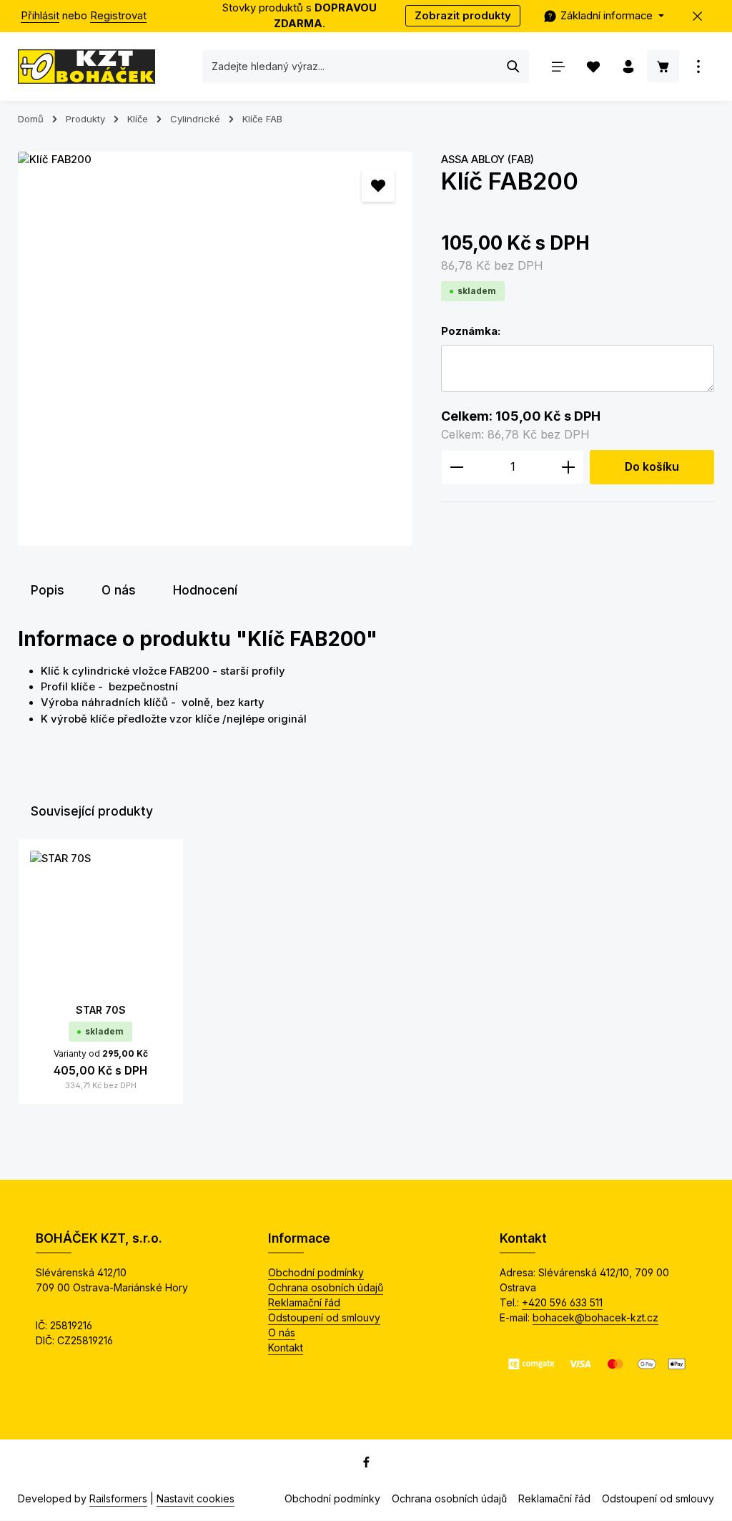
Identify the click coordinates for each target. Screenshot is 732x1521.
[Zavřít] (698, 16)
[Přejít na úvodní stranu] (86, 66)
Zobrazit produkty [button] (463, 15)
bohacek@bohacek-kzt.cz (595, 1317)
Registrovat (118, 15)
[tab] (47, 590)
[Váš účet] (628, 66)
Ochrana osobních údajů (325, 1287)
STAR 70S (101, 1010)
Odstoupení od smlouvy (324, 1317)
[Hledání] (513, 66)
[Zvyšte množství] (568, 467)
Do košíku (652, 467)
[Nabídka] (558, 66)
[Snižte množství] (456, 467)
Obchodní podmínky (316, 1272)
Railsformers (118, 1498)
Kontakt (285, 1347)
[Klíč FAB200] (215, 349)
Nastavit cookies (195, 1498)
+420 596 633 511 (562, 1302)
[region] (215, 349)
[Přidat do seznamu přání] (378, 185)
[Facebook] (366, 1464)
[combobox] (350, 66)
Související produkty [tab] (92, 810)
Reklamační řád (304, 1302)
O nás (281, 1332)
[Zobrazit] (698, 66)
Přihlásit (40, 15)
